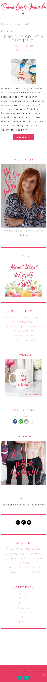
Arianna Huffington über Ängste (23, 317)
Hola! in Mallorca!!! (23, 340)
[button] (15, 421)
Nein (26, 678)
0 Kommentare (23, 50)
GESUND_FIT (23, 603)
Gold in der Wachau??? (23, 321)
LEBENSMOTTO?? (23, 335)
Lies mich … (23, 137)
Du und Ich (33, 549)
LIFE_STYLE (23, 607)
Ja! (20, 678)
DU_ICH (23, 598)
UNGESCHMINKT (23, 621)
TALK (23, 617)
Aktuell (19, 46)
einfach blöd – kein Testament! (23, 38)
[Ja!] (44, 675)
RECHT (29, 46)
